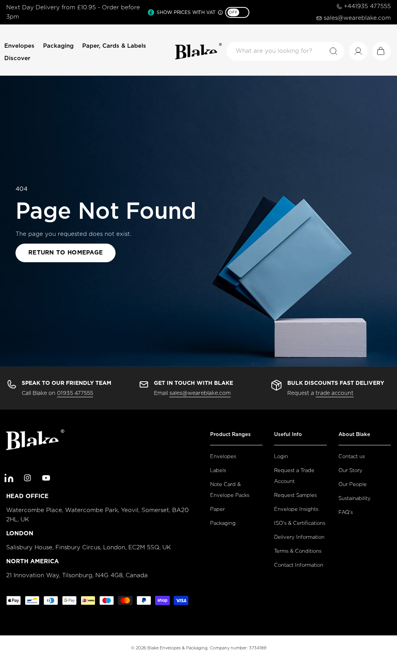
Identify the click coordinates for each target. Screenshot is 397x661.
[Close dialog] (340, 183)
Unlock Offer (249, 422)
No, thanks (249, 471)
